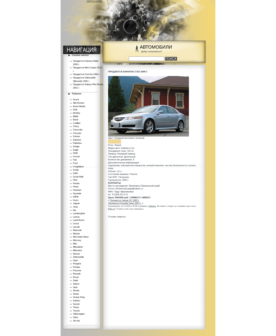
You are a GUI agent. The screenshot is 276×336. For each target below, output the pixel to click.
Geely (76, 170)
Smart (76, 294)
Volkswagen (79, 314)
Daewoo (77, 140)
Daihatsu (77, 143)
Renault (76, 273)
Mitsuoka (77, 250)
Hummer (77, 190)
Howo (76, 186)
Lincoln (76, 227)
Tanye (76, 307)
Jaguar (76, 203)
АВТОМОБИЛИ (156, 47)
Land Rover (78, 220)
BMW (75, 116)
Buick (75, 119)
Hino (75, 180)
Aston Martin (79, 106)
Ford (75, 163)
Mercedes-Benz (81, 237)
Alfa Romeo (78, 103)
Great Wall (78, 176)
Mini (75, 243)
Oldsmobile (78, 257)
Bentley (76, 113)
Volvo (75, 317)
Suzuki (76, 304)
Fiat (75, 160)
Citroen (76, 136)
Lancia (76, 217)
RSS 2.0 (111, 209)
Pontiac (76, 267)
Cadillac (77, 123)
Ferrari (76, 156)
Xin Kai (76, 320)
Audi (75, 109)
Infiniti (75, 196)
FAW (75, 153)
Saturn (76, 284)
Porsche (77, 270)
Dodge (76, 146)
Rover (76, 277)
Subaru (76, 300)
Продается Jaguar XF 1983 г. (124, 200)
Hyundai (77, 193)
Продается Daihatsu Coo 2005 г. (128, 71)
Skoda (76, 290)
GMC (75, 173)
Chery (76, 126)
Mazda (76, 233)
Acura (76, 99)
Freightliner (78, 166)
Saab (75, 280)
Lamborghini (79, 213)
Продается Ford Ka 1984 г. (86, 74)
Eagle (75, 150)
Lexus (76, 223)
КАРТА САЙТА (94, 1)
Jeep (75, 207)
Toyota (76, 310)
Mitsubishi (78, 247)
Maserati (77, 230)
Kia (74, 210)
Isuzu (75, 200)
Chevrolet (77, 129)
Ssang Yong (79, 297)
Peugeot (77, 263)
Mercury (77, 240)
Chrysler (77, 133)
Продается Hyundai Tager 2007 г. (124, 203)
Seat (75, 287)
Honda (76, 183)
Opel (75, 260)
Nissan (76, 254)
